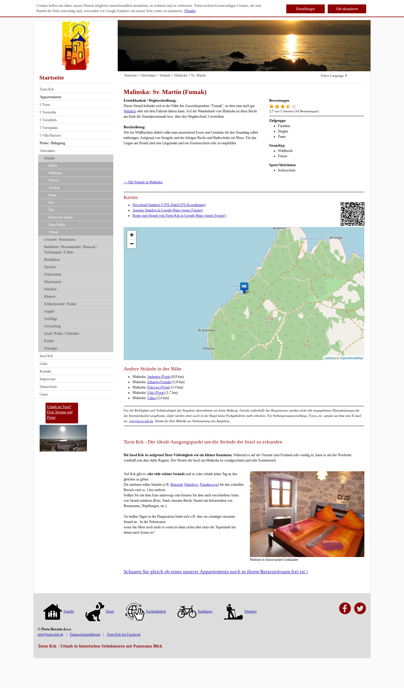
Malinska (55, 173)
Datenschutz (48, 387)
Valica (151, 398)
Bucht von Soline (61, 217)
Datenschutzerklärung (85, 634)
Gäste (44, 394)
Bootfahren (52, 260)
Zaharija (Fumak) (159, 382)
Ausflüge (50, 319)
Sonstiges (51, 348)
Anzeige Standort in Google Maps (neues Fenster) (167, 210)
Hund (110, 611)
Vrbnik (53, 232)
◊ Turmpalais (49, 128)
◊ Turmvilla (48, 112)
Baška (53, 165)
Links (44, 364)
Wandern (50, 289)
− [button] (132, 243)
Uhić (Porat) (156, 393)
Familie (69, 611)
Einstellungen (305, 9)
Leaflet (329, 357)
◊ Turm (45, 105)
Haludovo (191, 485)
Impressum (47, 379)
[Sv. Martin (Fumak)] (244, 287)
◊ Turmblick (48, 120)
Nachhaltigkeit (156, 611)
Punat (52, 195)
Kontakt (45, 371)
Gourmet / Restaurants (59, 239)
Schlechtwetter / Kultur (60, 304)
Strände (49, 158)
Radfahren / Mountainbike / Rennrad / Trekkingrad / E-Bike (70, 249)
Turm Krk (47, 89)
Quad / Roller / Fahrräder (61, 333)
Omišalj (54, 188)
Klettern (49, 296)
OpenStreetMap (351, 357)
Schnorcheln (53, 274)
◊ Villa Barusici (50, 135)
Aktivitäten (47, 151)
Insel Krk (46, 356)
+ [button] (132, 235)
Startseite (51, 77)
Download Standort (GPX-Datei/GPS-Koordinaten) (169, 205)
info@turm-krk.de (141, 421)
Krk (51, 202)
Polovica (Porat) (158, 387)
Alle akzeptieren (347, 9)
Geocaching (52, 326)
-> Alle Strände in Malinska (143, 182)
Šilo (51, 210)
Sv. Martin (198, 75)
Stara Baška (57, 225)
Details (190, 11)
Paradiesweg (209, 485)
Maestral (176, 485)
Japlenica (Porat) (159, 377)
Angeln (49, 311)
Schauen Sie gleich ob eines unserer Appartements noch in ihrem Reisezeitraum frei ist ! (216, 571)
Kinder (49, 341)
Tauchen (50, 267)
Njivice (54, 180)
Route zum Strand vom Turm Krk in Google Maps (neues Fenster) (179, 215)
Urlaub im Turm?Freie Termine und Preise (59, 412)
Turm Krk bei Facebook (123, 634)
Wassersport (52, 282)
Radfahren (205, 611)
